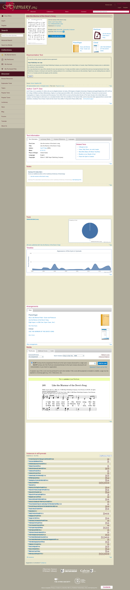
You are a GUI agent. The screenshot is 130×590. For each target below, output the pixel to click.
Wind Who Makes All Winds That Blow (89, 151)
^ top (110, 86)
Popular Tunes (5, 97)
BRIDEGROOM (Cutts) (33, 219)
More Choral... (32, 335)
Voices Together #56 (36, 83)
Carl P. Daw (43, 148)
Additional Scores (43, 351)
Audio (52, 351)
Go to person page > (88, 98)
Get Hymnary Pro (76, 179)
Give (86, 587)
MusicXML (59, 29)
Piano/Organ (77, 42)
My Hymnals (8, 64)
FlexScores (32, 351)
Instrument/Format (33, 355)
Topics (3, 88)
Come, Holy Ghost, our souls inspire (89, 149)
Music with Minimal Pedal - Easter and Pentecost (42, 317)
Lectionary (4, 102)
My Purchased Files (11, 69)
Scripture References (59, 139)
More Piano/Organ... (33, 325)
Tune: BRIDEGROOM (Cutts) (55, 24)
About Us (4, 126)
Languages (71, 139)
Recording (59, 31)
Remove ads (108, 4)
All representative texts (33, 86)
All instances (30, 557)
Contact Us (59, 587)
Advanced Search (6, 40)
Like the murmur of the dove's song (39, 176)
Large (62, 86)
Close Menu (8, 16)
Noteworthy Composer (69, 29)
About (42, 587)
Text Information (33, 139)
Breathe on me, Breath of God (87, 154)
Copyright (47, 587)
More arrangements (32, 344)
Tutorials (4, 121)
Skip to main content (5, 1)
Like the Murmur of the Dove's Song (38, 320)
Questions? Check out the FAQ (98, 367)
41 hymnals (58, 26)
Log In (3, 20)
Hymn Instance (58, 355)
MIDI (55, 31)
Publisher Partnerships (78, 587)
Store (66, 11)
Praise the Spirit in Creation (86, 156)
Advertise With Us (66, 587)
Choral (96, 42)
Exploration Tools (6, 83)
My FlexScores (9, 59)
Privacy (53, 587)
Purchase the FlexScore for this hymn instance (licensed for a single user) (60, 363)
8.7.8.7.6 (42, 150)
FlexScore (97, 29)
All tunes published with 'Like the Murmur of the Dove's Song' (43, 245)
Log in (119, 7)
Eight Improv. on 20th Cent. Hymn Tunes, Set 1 (42, 322)
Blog (2, 111)
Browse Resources (7, 78)
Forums (3, 116)
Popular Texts (5, 93)
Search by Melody (6, 45)
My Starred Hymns (10, 54)
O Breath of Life (83, 147)
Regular (58, 86)
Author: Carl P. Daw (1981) (55, 22)
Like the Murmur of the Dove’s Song (106, 35)
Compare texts (45, 86)
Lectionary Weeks (45, 139)
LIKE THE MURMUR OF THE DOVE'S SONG (105, 48)
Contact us (43, 562)
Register (125, 7)
